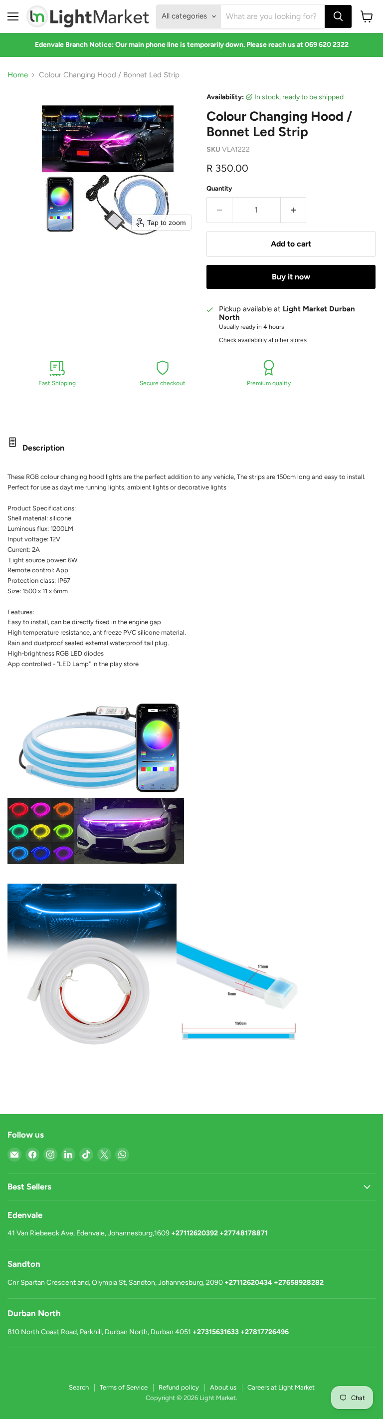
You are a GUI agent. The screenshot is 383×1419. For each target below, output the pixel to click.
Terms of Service (124, 1387)
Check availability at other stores (263, 340)
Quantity (219, 188)
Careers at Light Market (281, 1387)
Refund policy (179, 1387)
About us (223, 1387)
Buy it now (291, 276)
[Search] (338, 16)
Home (17, 75)
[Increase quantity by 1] (293, 210)
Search (79, 1387)
